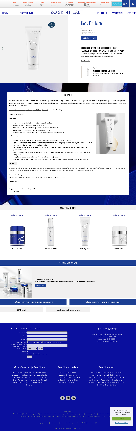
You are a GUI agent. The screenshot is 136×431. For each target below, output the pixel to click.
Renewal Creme (118, 248)
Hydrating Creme (85, 248)
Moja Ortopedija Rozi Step (121, 3)
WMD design (64, 428)
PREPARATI (5, 13)
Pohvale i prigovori (117, 380)
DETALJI (68, 95)
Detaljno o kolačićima (121, 423)
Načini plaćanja (115, 375)
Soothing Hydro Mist (51, 248)
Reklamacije (105, 380)
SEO (80, 428)
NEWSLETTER (131, 13)
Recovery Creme (17, 248)
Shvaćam (121, 419)
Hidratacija (16, 191)
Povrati (112, 377)
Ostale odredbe (94, 382)
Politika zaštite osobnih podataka (113, 382)
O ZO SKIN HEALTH (27, 13)
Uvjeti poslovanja (44, 423)
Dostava (106, 377)
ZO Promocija (21, 310)
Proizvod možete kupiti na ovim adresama (68, 310)
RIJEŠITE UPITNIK (40, 285)
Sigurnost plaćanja (95, 377)
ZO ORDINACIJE (102, 13)
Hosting (75, 428)
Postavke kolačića (92, 423)
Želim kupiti (90, 38)
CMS (70, 428)
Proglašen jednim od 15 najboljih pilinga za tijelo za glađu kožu (28, 110)
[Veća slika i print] (33, 49)
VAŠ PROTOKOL (117, 13)
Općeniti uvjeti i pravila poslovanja (102, 372)
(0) (126, 3)
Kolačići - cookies (102, 385)
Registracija (113, 385)
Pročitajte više (85, 61)
